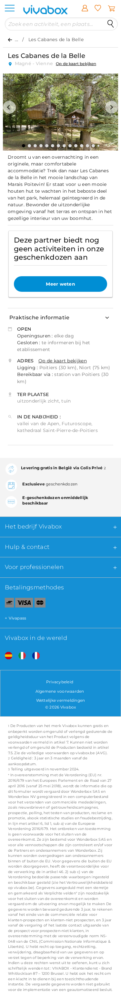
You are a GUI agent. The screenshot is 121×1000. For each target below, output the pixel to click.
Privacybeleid (59, 681)
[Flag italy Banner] (20, 656)
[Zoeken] (111, 24)
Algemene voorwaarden (59, 691)
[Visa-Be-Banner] (24, 604)
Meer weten (60, 284)
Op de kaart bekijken (76, 63)
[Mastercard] (40, 604)
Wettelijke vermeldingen (60, 700)
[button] (9, 107)
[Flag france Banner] (33, 656)
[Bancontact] (7, 604)
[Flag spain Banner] (6, 656)
